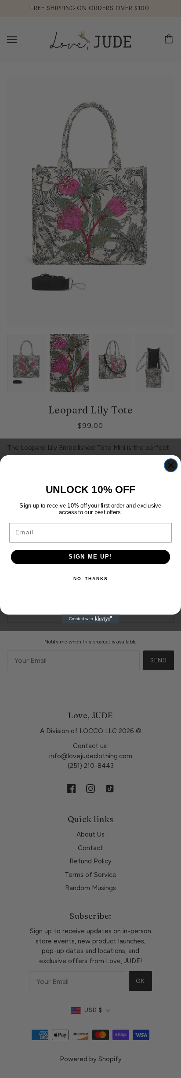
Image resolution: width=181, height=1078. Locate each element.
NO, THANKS (90, 578)
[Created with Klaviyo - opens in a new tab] (90, 618)
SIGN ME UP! (90, 556)
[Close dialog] (170, 465)
